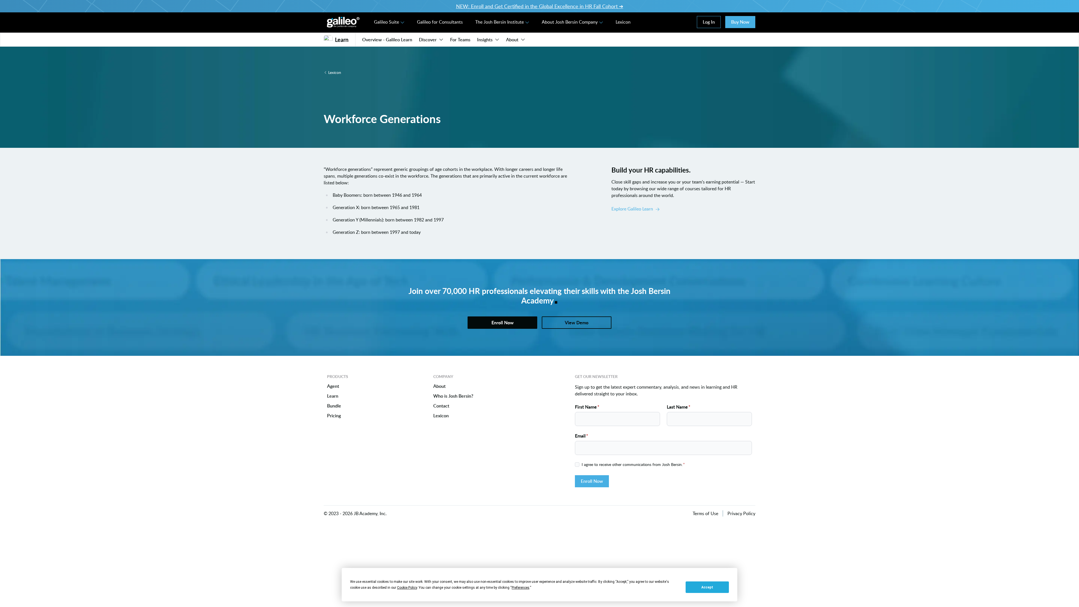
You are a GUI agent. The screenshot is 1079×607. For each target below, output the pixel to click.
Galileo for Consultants (440, 22)
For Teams (460, 40)
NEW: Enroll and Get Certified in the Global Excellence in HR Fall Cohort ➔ (539, 6)
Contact (441, 406)
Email (581, 436)
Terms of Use (705, 513)
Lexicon (623, 22)
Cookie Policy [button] (407, 588)
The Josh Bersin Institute (499, 22)
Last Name (678, 407)
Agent (333, 386)
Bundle (334, 406)
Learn (332, 396)
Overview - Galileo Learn (387, 40)
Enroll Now (592, 481)
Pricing (334, 415)
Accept (707, 587)
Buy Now (740, 22)
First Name (587, 407)
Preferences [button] (520, 588)
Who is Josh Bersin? (453, 396)
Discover (428, 40)
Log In (709, 22)
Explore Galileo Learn (632, 209)
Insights (485, 40)
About (512, 40)
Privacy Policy (741, 513)
